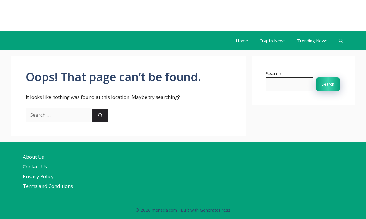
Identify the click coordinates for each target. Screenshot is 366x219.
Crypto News (273, 40)
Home (242, 40)
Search (273, 73)
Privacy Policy (38, 176)
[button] (341, 40)
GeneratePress (215, 210)
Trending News (312, 40)
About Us (33, 157)
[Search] (100, 115)
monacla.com (46, 16)
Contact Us (35, 166)
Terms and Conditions (48, 186)
